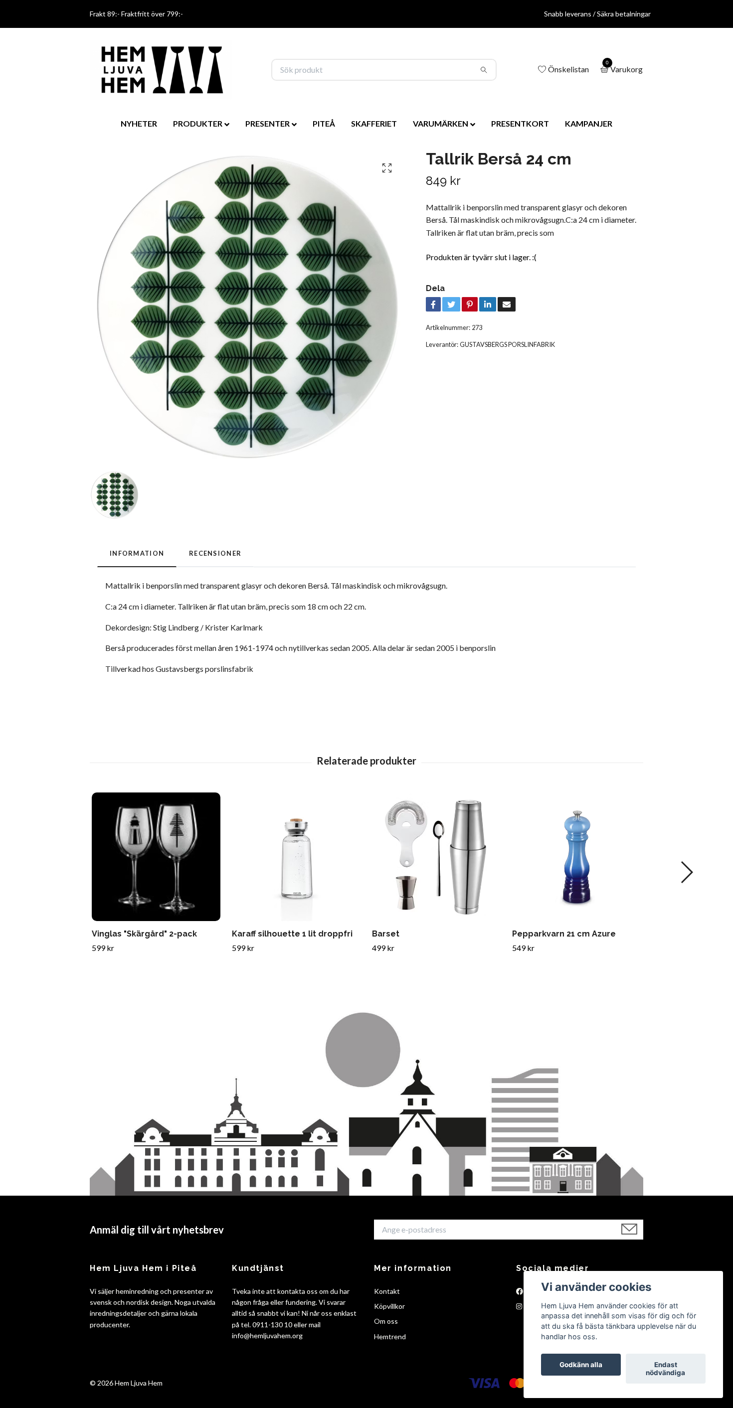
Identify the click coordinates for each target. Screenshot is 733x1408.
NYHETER (139, 123)
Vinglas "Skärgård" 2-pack (144, 934)
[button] (686, 872)
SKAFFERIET (374, 123)
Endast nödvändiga (665, 1369)
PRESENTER (267, 123)
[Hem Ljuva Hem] (161, 70)
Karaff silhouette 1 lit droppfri (292, 934)
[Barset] (436, 856)
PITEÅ (324, 123)
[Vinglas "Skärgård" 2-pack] (156, 856)
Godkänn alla (580, 1365)
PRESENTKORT (520, 123)
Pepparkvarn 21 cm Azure (564, 934)
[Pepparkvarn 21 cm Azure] (576, 856)
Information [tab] (137, 553)
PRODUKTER (197, 123)
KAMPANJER (588, 123)
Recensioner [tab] (215, 553)
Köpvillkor (389, 1306)
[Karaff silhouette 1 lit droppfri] (296, 856)
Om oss (386, 1321)
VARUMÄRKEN (440, 123)
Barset (385, 934)
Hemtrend (390, 1336)
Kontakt (387, 1291)
